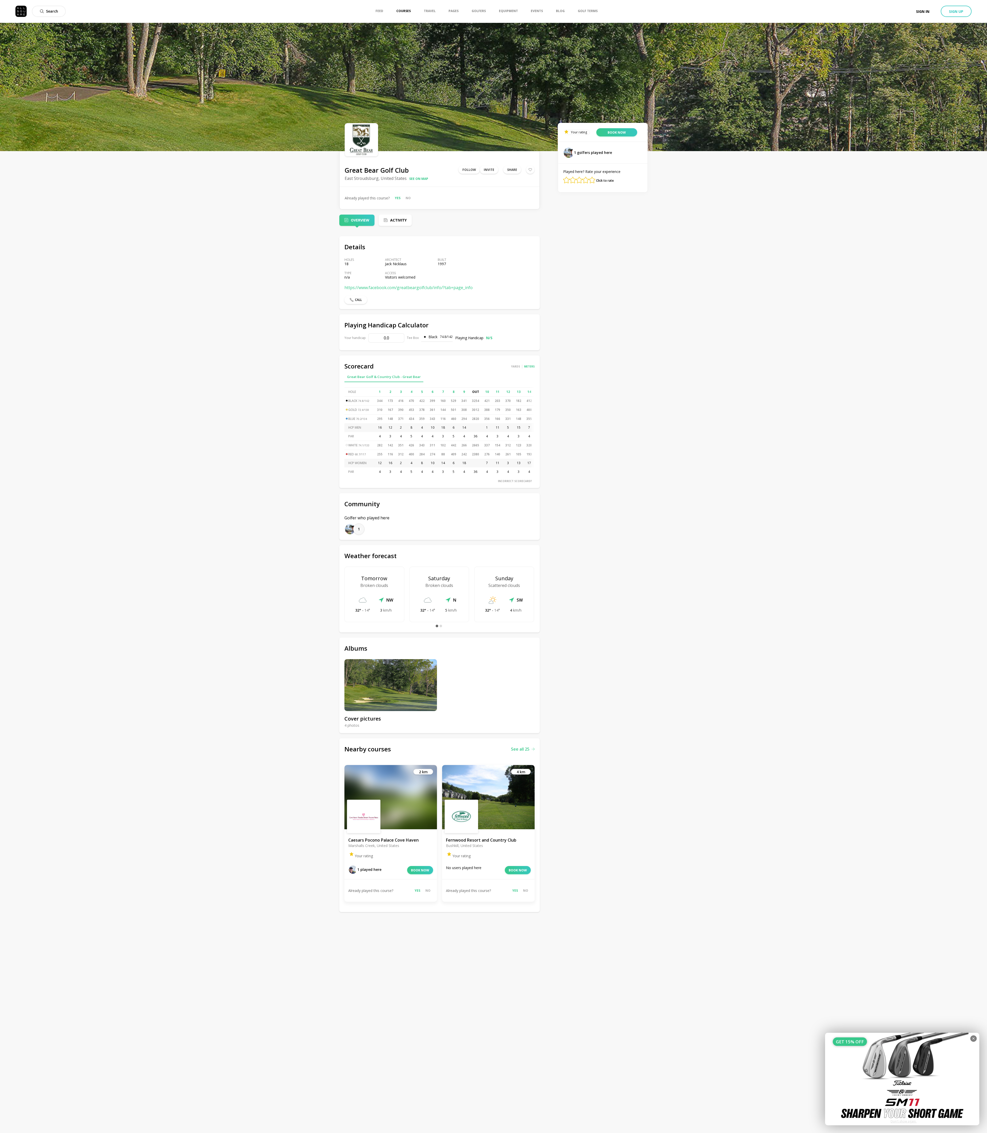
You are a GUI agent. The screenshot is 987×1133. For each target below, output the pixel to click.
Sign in (922, 11)
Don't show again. (904, 1121)
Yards (515, 366)
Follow (469, 170)
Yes (397, 198)
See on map (418, 179)
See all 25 (520, 749)
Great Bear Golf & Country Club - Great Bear (384, 376)
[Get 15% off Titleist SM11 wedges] (902, 1079)
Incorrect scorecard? (515, 481)
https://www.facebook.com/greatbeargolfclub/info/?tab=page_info (408, 287)
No (408, 198)
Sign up (956, 11)
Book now (420, 870)
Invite (489, 170)
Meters (529, 366)
